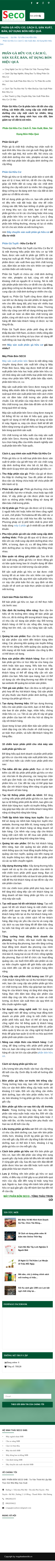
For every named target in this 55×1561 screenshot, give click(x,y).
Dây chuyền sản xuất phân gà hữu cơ (28, 232)
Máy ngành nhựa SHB (14, 1436)
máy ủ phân (20, 525)
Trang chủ (4, 38)
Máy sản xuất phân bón (15, 361)
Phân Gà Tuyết (10, 243)
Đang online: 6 (13, 1362)
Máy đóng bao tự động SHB (16, 1455)
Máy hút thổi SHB (12, 1450)
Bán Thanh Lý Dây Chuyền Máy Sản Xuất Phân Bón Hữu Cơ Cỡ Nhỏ (25, 98)
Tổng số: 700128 (14, 1366)
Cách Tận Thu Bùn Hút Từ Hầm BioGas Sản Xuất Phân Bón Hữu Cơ (27, 90)
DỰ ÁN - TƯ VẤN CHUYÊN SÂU (24, 38)
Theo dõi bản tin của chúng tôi (27, 1404)
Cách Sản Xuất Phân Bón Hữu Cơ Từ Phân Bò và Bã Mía (26, 83)
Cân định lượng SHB (13, 1460)
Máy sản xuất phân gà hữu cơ (25, 345)
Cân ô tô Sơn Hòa (12, 1446)
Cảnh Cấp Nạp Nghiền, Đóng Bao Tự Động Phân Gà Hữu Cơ (25, 75)
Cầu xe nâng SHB (12, 1441)
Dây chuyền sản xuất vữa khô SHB (19, 1464)
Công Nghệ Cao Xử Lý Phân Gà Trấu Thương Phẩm (26, 69)
